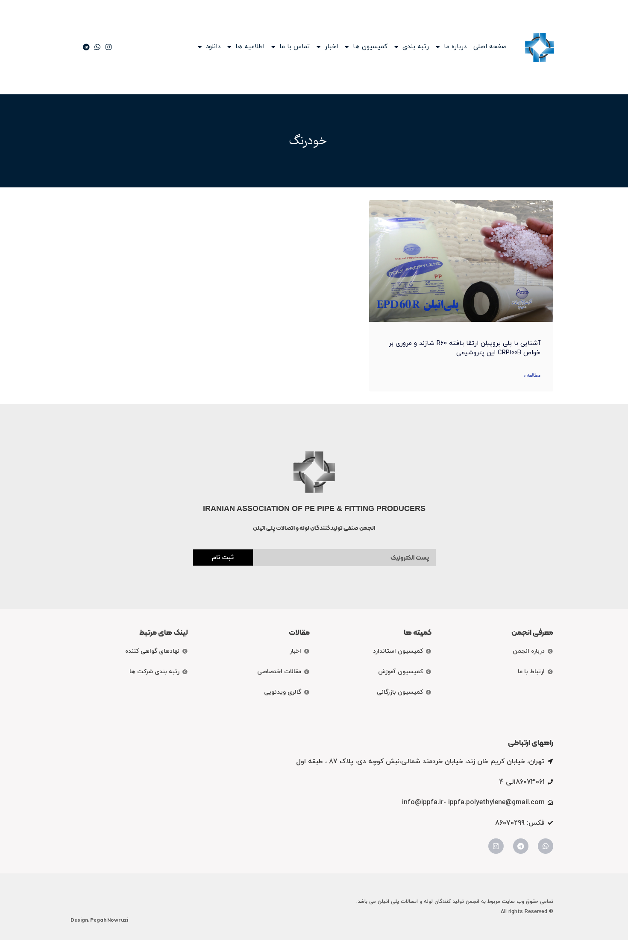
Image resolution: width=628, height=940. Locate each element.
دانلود (213, 47)
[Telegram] (520, 846)
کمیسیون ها (370, 47)
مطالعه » (532, 376)
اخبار (331, 47)
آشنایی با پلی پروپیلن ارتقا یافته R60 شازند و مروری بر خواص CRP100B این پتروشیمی (464, 348)
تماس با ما (294, 47)
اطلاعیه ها (249, 47)
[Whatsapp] (545, 846)
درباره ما (455, 47)
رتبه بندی (415, 47)
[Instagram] (496, 846)
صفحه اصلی (490, 47)
